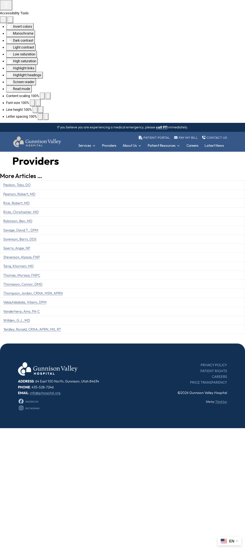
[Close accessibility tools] (10, 19)
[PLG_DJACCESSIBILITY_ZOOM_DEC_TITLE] (42, 95)
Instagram (32, 408)
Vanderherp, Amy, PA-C (21, 311)
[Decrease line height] (35, 109)
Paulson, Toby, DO (17, 185)
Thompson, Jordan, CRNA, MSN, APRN (33, 293)
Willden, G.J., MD (16, 320)
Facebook (31, 401)
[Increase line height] (40, 109)
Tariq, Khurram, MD (18, 266)
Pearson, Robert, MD (19, 194)
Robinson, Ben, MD (17, 221)
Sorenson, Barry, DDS (19, 239)
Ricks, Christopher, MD (21, 212)
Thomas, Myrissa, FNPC (21, 275)
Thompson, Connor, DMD (22, 284)
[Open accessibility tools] (6, 5)
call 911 (161, 127)
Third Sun (221, 402)
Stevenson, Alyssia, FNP (21, 257)
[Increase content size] (48, 95)
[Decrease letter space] (40, 116)
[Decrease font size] (32, 102)
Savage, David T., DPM (20, 230)
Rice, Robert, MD (16, 203)
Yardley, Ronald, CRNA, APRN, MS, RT (32, 329)
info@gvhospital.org (45, 393)
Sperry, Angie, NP (16, 248)
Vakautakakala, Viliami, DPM (25, 302)
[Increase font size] (38, 102)
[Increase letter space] (45, 116)
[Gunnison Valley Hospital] (37, 141)
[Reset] (3, 19)
